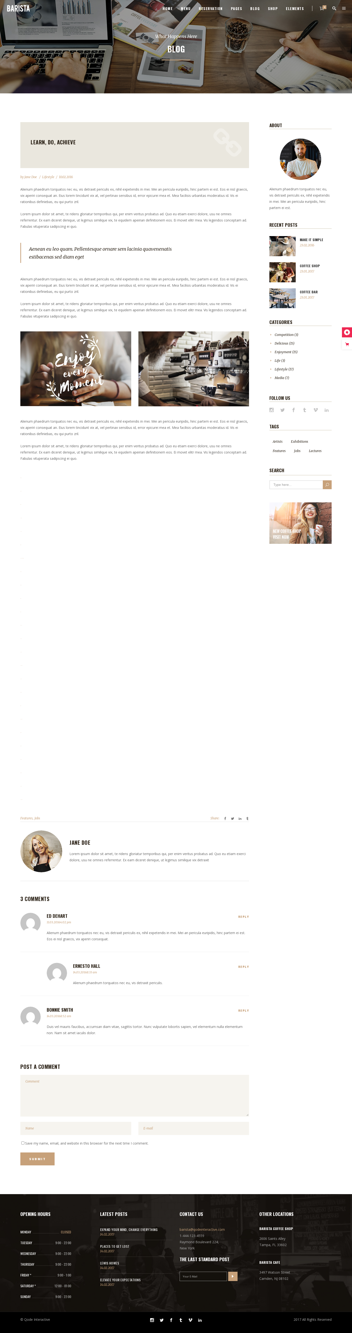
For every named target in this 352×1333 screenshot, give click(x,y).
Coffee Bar (309, 291)
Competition (284, 335)
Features (26, 818)
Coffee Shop (310, 265)
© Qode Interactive (35, 1319)
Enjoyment (283, 352)
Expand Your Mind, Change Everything (129, 1229)
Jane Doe (31, 177)
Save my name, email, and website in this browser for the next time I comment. (86, 1143)
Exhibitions (299, 441)
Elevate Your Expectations (120, 1279)
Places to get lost (115, 1246)
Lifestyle (48, 177)
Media (279, 378)
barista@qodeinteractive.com (202, 1229)
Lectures (315, 451)
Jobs (37, 818)
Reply (243, 917)
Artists (278, 441)
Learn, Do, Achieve (53, 142)
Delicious (281, 343)
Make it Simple (311, 239)
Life (277, 360)
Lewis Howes (109, 1262)
